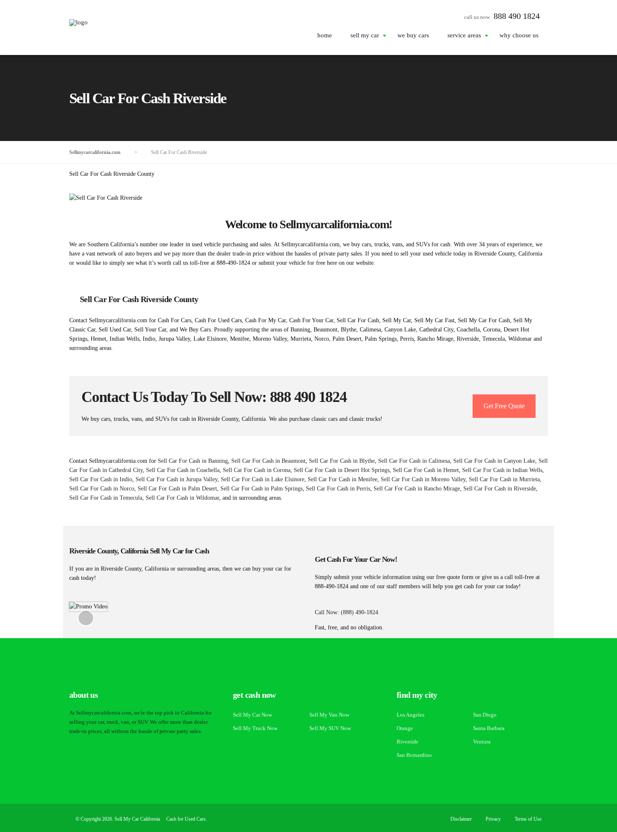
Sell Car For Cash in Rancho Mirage (417, 488)
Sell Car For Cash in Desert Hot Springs (342, 470)
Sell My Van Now (329, 715)
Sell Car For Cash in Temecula (105, 498)
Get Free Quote (504, 405)
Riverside (407, 741)
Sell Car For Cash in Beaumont (268, 461)
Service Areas (464, 35)
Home (324, 35)
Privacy (493, 819)
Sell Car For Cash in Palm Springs (261, 488)
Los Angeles (410, 715)
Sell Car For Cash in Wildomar (182, 498)
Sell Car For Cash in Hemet (426, 470)
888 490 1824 (517, 16)
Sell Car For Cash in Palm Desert (177, 488)
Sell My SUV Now (330, 728)
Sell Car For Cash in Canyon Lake (494, 461)
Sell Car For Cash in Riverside (499, 488)
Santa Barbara (489, 728)
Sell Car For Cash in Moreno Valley (423, 479)
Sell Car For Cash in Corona (256, 470)
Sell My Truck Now (255, 728)
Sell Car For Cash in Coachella (183, 470)
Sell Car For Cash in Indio (100, 479)
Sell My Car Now (252, 715)
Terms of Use (528, 819)
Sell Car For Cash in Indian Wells (502, 470)
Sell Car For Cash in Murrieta (504, 479)
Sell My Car (364, 35)
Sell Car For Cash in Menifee (342, 479)
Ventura (482, 741)
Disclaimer (461, 819)
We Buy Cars (413, 35)
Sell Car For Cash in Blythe (342, 461)
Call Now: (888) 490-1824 (346, 612)
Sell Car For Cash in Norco (101, 488)
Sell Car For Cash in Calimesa (414, 461)
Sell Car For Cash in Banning (193, 461)
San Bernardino (414, 755)
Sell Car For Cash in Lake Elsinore (262, 479)
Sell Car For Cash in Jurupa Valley (176, 479)
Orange (405, 728)
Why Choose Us (519, 35)
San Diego (485, 715)
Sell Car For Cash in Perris (338, 488)
